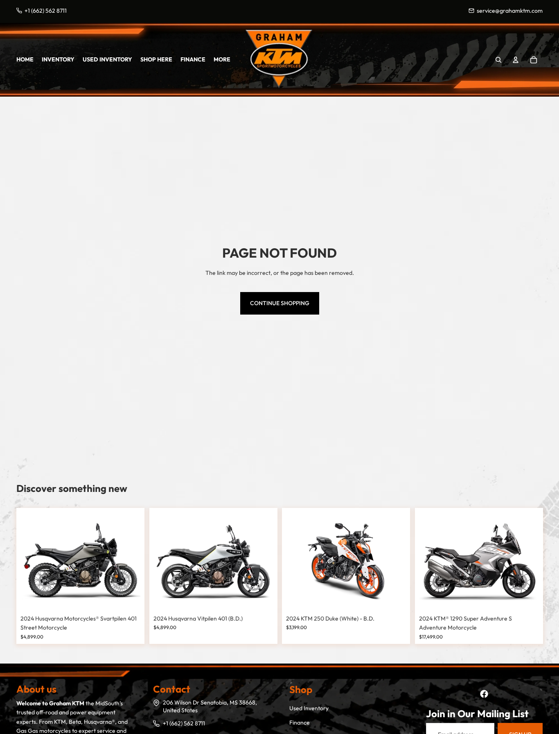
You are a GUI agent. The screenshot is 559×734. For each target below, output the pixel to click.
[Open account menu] (516, 60)
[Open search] (498, 60)
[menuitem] (222, 59)
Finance (299, 722)
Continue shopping (279, 303)
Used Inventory (309, 708)
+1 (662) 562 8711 (184, 723)
